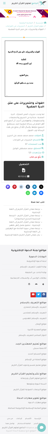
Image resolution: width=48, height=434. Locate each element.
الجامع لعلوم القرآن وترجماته (33, 378)
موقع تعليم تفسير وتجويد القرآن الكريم (28, 365)
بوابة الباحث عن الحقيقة (35, 273)
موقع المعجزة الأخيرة (37, 330)
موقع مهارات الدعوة (37, 403)
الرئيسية (38, 419)
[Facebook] (43, 294)
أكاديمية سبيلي (39, 348)
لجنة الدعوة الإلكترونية (36, 261)
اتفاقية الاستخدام (24, 424)
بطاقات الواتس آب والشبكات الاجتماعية (28, 278)
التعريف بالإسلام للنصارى (35, 307)
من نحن (10, 419)
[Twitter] (38, 294)
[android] (36, 284)
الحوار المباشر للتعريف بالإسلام (32, 335)
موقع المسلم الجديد (37, 354)
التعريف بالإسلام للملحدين (34, 313)
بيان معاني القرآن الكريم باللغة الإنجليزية (22, 235)
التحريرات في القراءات (22, 140)
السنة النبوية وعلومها (36, 384)
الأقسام (28, 419)
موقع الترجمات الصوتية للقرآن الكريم (29, 390)
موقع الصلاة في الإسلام (35, 360)
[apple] (43, 284)
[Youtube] (33, 294)
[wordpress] (29, 284)
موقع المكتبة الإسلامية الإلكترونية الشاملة (27, 408)
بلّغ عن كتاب (35, 157)
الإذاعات (19, 419)
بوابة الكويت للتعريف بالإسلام (33, 267)
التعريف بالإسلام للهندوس (34, 319)
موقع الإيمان (40, 324)
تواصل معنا (9, 424)
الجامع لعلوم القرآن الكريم (13, 428)
